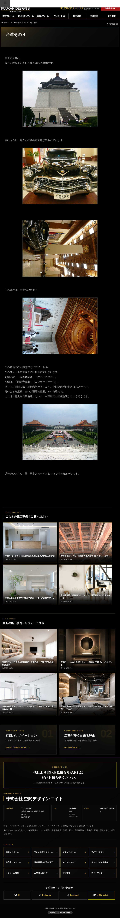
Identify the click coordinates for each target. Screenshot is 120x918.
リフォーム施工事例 (99, 862)
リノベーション (97, 852)
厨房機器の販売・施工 (43, 862)
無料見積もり (110, 8)
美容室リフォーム (13, 862)
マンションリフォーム (43, 852)
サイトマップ (97, 873)
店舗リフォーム (69, 852)
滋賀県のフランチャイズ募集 (60, 912)
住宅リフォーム (12, 852)
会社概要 (66, 873)
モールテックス (69, 862)
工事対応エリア (41, 873)
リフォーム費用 (12, 873)
